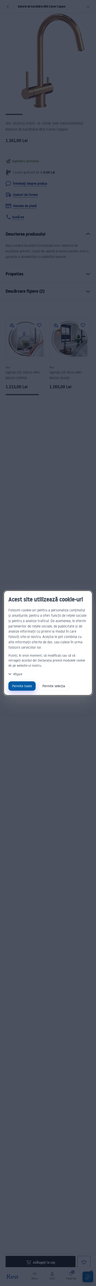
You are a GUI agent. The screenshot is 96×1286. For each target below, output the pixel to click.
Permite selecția (53, 686)
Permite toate (22, 686)
